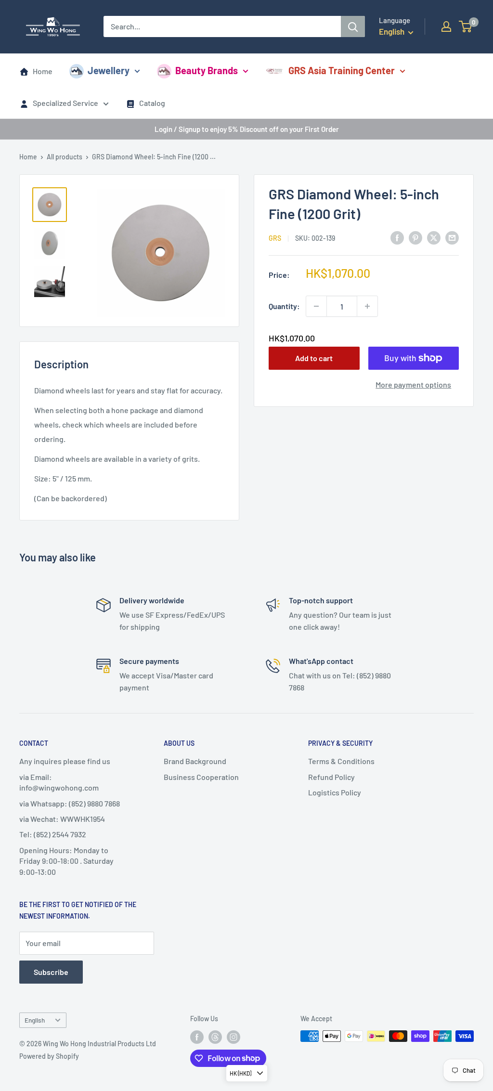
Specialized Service (65, 102)
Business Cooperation (201, 776)
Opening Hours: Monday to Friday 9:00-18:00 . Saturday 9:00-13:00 (66, 860)
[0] (466, 26)
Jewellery (109, 70)
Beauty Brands (206, 70)
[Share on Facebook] (397, 237)
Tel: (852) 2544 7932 (52, 834)
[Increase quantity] (367, 306)
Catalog (152, 102)
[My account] (446, 26)
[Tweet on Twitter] (434, 237)
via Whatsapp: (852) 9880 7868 (69, 803)
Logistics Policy (334, 792)
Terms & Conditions (341, 761)
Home (42, 71)
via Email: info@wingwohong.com (59, 782)
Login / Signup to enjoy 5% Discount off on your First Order (247, 129)
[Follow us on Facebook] (197, 1037)
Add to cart (314, 358)
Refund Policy (331, 776)
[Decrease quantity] (316, 306)
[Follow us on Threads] (215, 1037)
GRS (275, 238)
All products (64, 157)
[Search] (353, 26)
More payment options (413, 384)
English (35, 1020)
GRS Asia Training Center (341, 70)
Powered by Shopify (49, 1056)
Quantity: (284, 306)
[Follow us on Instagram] (233, 1037)
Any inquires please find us (64, 761)
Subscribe (51, 971)
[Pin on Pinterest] (415, 237)
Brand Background (195, 761)
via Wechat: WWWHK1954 (62, 818)
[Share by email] (452, 237)
